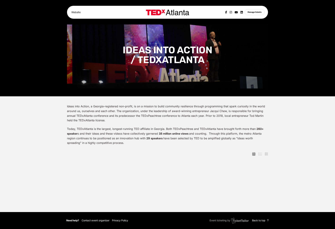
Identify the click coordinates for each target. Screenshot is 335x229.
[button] (95, 220)
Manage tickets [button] (255, 12)
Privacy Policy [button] (120, 220)
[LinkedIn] (241, 12)
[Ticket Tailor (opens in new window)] (240, 220)
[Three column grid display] (266, 154)
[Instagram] (231, 12)
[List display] (260, 154)
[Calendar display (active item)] (253, 154)
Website (76, 12)
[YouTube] (236, 12)
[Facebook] (226, 12)
